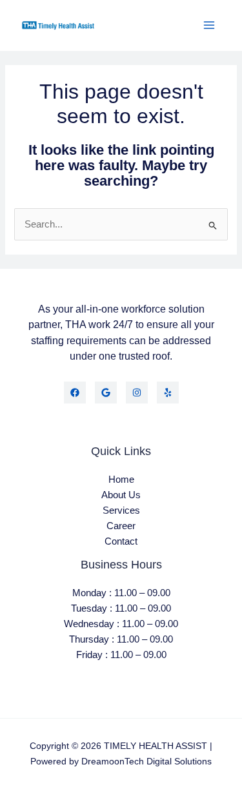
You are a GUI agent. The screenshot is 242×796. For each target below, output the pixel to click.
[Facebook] (75, 392)
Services (121, 510)
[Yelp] (168, 392)
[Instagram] (137, 392)
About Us (121, 495)
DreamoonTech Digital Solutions (146, 761)
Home (121, 479)
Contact (121, 541)
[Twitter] (106, 392)
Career (121, 526)
